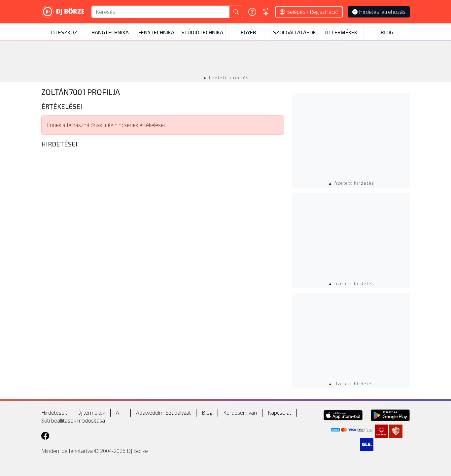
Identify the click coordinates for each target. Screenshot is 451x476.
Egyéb (248, 32)
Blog (387, 32)
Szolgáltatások (294, 32)
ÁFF (120, 412)
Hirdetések (54, 412)
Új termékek (341, 32)
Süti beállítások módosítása (73, 420)
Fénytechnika (156, 32)
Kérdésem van (240, 412)
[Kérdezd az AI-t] (265, 12)
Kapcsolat (279, 412)
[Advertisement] (225, 59)
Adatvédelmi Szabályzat (163, 412)
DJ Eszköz (64, 32)
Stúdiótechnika (202, 32)
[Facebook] (45, 435)
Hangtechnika (110, 32)
